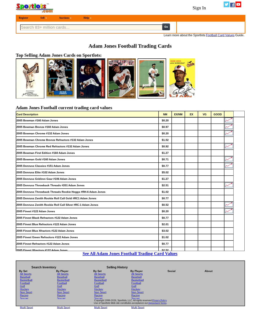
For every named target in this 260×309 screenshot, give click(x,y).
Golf (22, 286)
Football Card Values (220, 35)
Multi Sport (26, 307)
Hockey (24, 289)
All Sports (25, 273)
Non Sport (26, 292)
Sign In (199, 7)
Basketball (26, 280)
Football (25, 283)
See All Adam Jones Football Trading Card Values (130, 253)
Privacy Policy (159, 300)
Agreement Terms (157, 303)
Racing (24, 295)
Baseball (25, 276)
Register (23, 17)
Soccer (24, 298)
